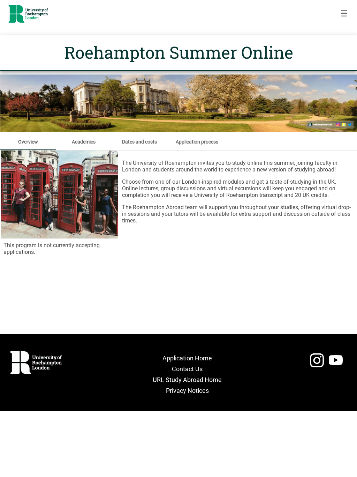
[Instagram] (317, 363)
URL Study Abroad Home (187, 379)
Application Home (187, 358)
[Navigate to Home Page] (28, 13)
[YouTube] (336, 363)
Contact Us (187, 369)
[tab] (28, 141)
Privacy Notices (187, 390)
